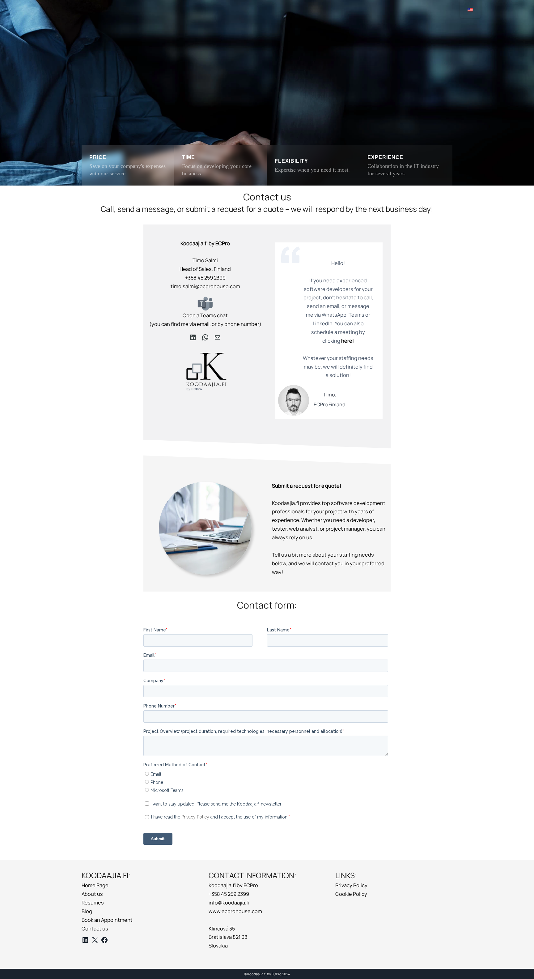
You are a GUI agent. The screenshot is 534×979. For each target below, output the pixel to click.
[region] (267, 93)
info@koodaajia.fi (229, 902)
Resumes (93, 902)
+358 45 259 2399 (205, 277)
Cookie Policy (351, 894)
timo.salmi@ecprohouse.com (205, 286)
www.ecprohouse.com (235, 911)
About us (92, 894)
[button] (128, 165)
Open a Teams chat (205, 315)
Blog (87, 911)
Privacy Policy (351, 885)
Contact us (95, 928)
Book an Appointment (107, 920)
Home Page (95, 885)
